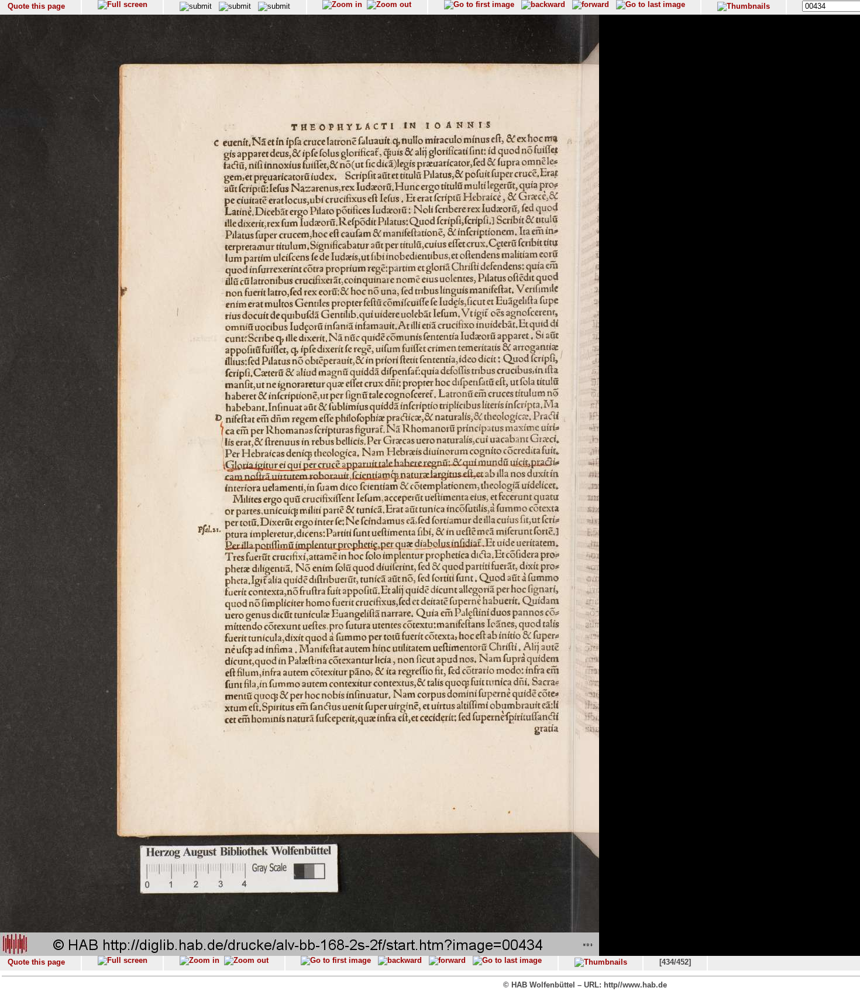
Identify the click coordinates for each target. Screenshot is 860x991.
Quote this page (36, 6)
